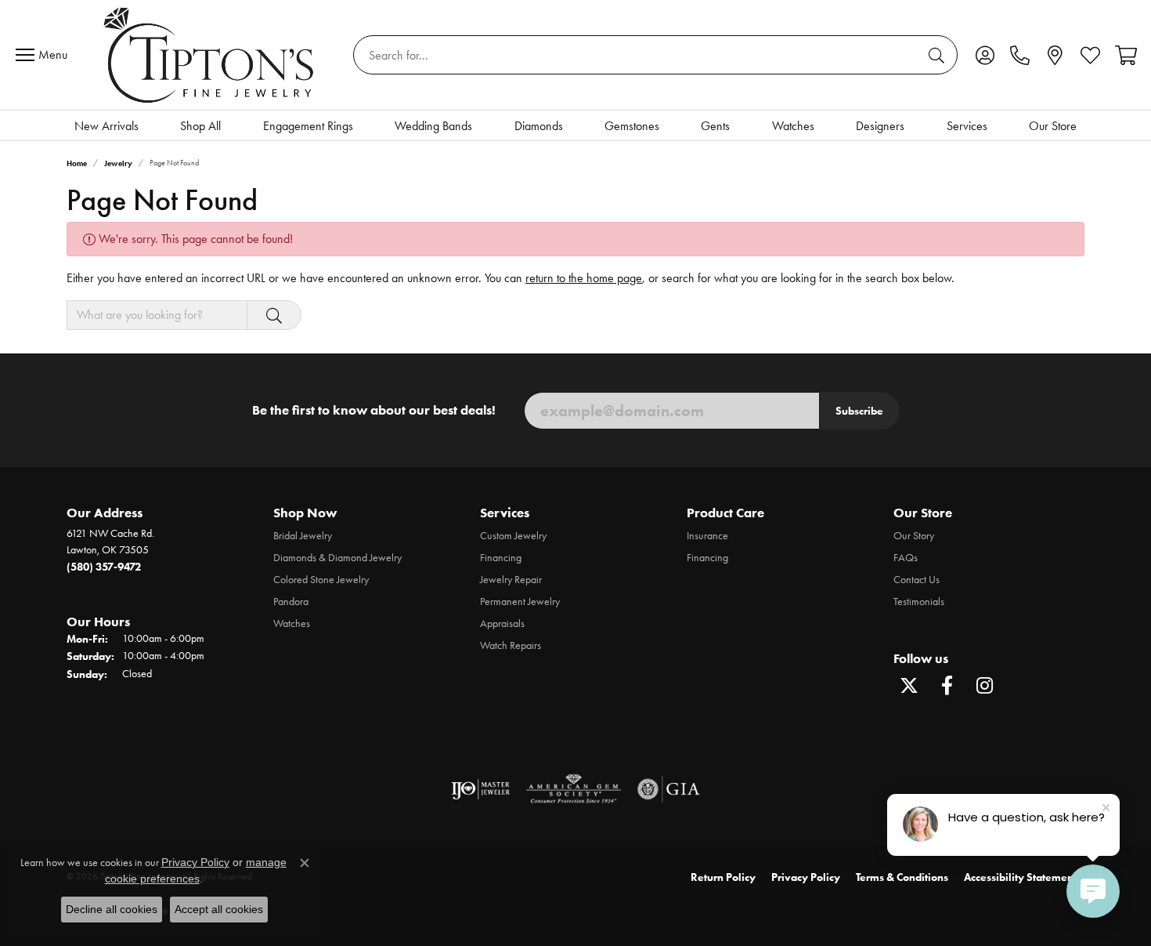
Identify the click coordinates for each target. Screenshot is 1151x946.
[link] (1020, 55)
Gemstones (631, 125)
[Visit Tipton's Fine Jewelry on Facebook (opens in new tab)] (946, 685)
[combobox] (637, 55)
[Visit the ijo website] (480, 789)
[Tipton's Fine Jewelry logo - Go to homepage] (210, 55)
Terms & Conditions (902, 877)
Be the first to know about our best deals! (374, 410)
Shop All (200, 125)
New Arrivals (106, 125)
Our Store (1053, 125)
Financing (500, 557)
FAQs (905, 557)
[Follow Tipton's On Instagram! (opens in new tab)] (984, 685)
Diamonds (538, 125)
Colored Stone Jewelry (321, 579)
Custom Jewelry (513, 535)
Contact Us (916, 579)
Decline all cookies (111, 909)
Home (77, 163)
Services (967, 125)
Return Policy (723, 877)
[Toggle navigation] (45, 55)
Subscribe (859, 411)
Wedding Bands (433, 125)
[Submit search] (939, 55)
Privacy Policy (805, 877)
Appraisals (502, 623)
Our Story (913, 535)
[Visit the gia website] (668, 789)
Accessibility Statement (1020, 877)
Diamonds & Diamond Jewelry (337, 557)
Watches (793, 125)
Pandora (290, 601)
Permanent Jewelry (520, 601)
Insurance (707, 535)
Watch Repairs (510, 645)
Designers (880, 125)
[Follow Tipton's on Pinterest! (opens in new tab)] (1021, 685)
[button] (984, 55)
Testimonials (918, 601)
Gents (715, 125)
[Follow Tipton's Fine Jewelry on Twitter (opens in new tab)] (909, 685)
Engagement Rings (308, 125)
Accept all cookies (219, 909)
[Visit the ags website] (573, 789)
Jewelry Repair (511, 579)
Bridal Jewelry (302, 535)
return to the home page (583, 277)
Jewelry (118, 163)
